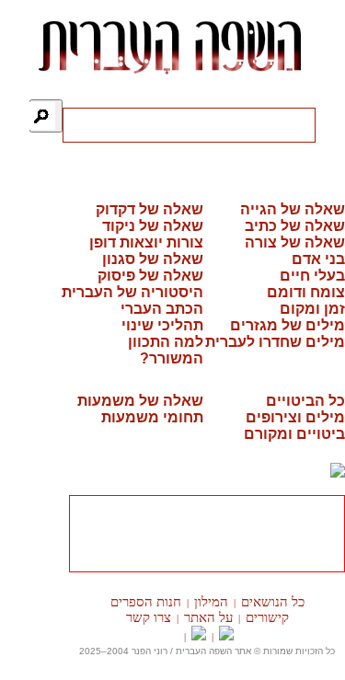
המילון (211, 601)
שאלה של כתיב (295, 226)
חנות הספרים (145, 601)
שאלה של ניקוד (152, 226)
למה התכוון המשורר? (165, 350)
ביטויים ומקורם (294, 434)
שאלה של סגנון (152, 259)
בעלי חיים (312, 275)
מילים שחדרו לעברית (275, 342)
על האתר (208, 617)
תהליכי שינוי (162, 325)
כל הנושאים (273, 601)
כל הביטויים (305, 401)
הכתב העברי (162, 309)
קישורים (267, 617)
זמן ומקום (312, 309)
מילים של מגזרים (287, 325)
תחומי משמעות (152, 417)
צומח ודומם (306, 292)
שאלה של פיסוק (150, 275)
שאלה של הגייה (292, 209)
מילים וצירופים (295, 417)
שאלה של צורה (295, 242)
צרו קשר (148, 617)
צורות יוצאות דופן (146, 242)
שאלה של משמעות (140, 401)
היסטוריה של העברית (132, 292)
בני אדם (318, 259)
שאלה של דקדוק (149, 209)
